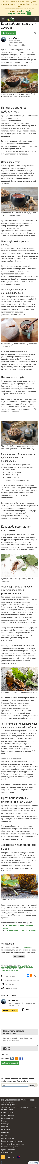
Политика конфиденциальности (12, 1144)
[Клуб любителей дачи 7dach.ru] (10, 19)
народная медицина (21, 967)
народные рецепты (7, 967)
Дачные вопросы (7, 1118)
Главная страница (7, 1109)
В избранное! (10, 33)
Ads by (31, 1162)
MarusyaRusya (13, 38)
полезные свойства (17, 968)
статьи (30, 967)
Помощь (4, 1121)
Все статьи (5, 1132)
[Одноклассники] (31, 975)
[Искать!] (35, 19)
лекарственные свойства (9, 970)
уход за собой (6, 968)
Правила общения (7, 1138)
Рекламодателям (7, 1153)
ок (29, 14)
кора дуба (26, 965)
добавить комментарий (10, 1063)
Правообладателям (8, 1150)
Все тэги (4, 1135)
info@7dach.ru (12, 1105)
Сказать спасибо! (10, 1010)
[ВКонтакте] (28, 975)
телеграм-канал (26, 947)
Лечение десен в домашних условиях (21, 930)
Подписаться (19, 956)
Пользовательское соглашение (12, 1141)
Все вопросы (5, 1130)
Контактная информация (9, 1147)
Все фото (4, 1127)
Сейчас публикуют (7, 1112)
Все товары (5, 1124)
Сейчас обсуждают (7, 1115)
